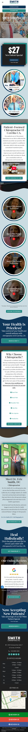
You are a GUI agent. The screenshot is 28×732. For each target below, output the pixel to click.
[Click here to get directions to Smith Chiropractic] (14, 700)
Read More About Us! (14, 521)
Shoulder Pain (14, 403)
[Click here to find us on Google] (16, 654)
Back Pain (15, 392)
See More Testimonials (14, 311)
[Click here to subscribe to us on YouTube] (14, 654)
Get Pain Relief (13, 551)
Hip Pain (14, 408)
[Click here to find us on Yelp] (19, 654)
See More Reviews (14, 597)
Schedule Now (14, 7)
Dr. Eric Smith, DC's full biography (11, 517)
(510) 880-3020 (14, 10)
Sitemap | (3, 729)
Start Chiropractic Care (14, 178)
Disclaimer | (22, 729)
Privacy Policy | (17, 729)
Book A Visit (13, 341)
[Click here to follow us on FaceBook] (9, 654)
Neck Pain (15, 397)
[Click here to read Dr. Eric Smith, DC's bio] (14, 459)
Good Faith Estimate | (9, 729)
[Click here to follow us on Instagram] (11, 654)
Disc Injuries (14, 413)
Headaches (14, 418)
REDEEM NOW (14, 60)
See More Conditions (14, 424)
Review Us (14, 715)
